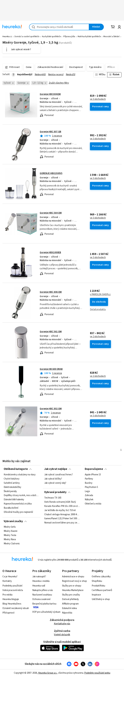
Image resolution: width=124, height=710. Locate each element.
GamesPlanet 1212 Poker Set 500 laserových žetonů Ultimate (62, 518)
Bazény (88, 483)
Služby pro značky (71, 594)
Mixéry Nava (10, 539)
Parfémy (89, 478)
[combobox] (59, 27)
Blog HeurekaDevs (11, 603)
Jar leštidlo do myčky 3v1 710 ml (60, 510)
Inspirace (96, 594)
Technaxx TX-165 (52, 497)
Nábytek (89, 499)
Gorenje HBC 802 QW (51, 408)
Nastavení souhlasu (42, 594)
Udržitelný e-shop (101, 599)
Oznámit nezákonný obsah (15, 608)
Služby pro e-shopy (71, 585)
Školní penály (10, 491)
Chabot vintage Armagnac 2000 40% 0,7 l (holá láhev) (62, 514)
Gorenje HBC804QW (50, 94)
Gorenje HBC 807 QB (50, 131)
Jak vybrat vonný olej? (55, 483)
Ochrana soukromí (41, 599)
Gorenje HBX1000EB (50, 252)
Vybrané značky (13, 521)
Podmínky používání (12, 585)
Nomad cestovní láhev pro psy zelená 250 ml (62, 522)
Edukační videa (69, 608)
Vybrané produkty (55, 492)
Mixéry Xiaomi (10, 531)
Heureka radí (38, 585)
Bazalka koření (11, 508)
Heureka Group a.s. (47, 673)
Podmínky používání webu (97, 673)
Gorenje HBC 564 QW (51, 213)
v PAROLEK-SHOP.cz (100, 294)
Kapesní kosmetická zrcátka (18, 503)
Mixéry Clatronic (12, 543)
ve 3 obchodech (98, 99)
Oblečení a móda (93, 503)
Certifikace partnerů (102, 590)
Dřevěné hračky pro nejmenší (18, 512)
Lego (87, 491)
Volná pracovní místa (12, 590)
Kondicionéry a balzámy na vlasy (20, 474)
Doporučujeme (94, 469)
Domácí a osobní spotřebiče (27, 36)
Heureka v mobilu (41, 581)
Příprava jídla (69, 36)
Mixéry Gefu (10, 527)
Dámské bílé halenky (14, 499)
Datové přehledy (70, 599)
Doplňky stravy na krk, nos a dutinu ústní (21, 495)
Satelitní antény (12, 483)
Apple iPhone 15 (93, 474)
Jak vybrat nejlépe (55, 469)
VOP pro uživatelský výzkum (46, 612)
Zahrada (89, 495)
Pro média (7, 594)
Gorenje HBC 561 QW (51, 331)
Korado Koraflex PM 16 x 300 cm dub (62, 506)
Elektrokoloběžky (12, 487)
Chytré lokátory (11, 478)
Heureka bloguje (10, 599)
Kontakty (7, 581)
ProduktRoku (98, 585)
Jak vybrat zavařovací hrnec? (58, 474)
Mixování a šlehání (111, 36)
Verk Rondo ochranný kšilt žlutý (60, 502)
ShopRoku (97, 581)
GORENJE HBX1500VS (51, 173)
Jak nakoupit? (39, 576)
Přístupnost (8, 612)
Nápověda (67, 612)
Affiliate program (70, 603)
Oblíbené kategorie (16, 469)
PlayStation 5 (91, 487)
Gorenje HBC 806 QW (51, 292)
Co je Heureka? (9, 576)
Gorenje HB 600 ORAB (51, 369)
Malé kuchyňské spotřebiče (89, 36)
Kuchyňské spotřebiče (51, 36)
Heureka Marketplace (72, 590)
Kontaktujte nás (62, 623)
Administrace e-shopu (73, 576)
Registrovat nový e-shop (74, 581)
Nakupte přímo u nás (42, 590)
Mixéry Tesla (10, 535)
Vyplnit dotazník (62, 634)
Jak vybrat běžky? (53, 478)
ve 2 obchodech (98, 336)
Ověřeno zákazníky (101, 576)
